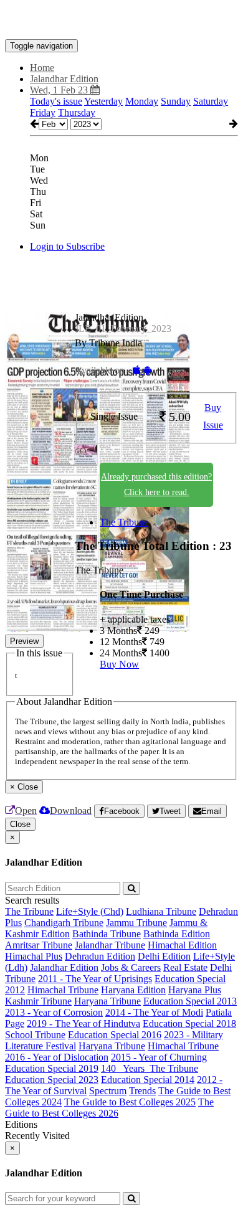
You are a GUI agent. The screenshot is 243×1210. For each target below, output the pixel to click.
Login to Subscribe (67, 246)
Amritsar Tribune (38, 945)
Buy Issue (213, 416)
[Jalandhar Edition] (121, 20)
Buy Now (119, 664)
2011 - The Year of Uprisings (95, 978)
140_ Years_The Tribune (149, 1068)
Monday (141, 101)
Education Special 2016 (114, 1034)
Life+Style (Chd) (89, 911)
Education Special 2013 (190, 1001)
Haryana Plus (194, 990)
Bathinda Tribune (106, 934)
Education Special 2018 (189, 1023)
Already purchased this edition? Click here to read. (156, 484)
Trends (142, 1090)
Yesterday (103, 101)
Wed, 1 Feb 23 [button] (60, 90)
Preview (24, 641)
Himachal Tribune (62, 990)
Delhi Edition (164, 956)
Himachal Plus (33, 956)
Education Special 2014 (147, 1079)
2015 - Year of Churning (159, 1057)
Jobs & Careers (131, 967)
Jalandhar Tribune (110, 945)
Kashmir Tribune (38, 1001)
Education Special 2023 (51, 1079)
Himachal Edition (182, 945)
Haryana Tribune (107, 1001)
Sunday (176, 101)
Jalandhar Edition (64, 967)
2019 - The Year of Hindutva (83, 1023)
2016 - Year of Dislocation (56, 1057)
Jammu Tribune (136, 922)
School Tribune (35, 1034)
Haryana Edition (133, 990)
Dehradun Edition (100, 956)
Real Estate (185, 967)
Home (42, 67)
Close (20, 824)
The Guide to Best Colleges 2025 (130, 1102)
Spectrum (107, 1090)
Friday (42, 112)
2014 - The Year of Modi (154, 1012)
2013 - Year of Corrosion (54, 1012)
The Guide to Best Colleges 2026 (109, 1107)
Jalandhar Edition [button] (64, 78)
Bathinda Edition (176, 934)
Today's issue (56, 101)
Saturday (210, 101)
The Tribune (124, 522)
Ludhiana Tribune (161, 911)
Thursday (76, 112)
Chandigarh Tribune (63, 922)
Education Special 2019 (51, 1068)
